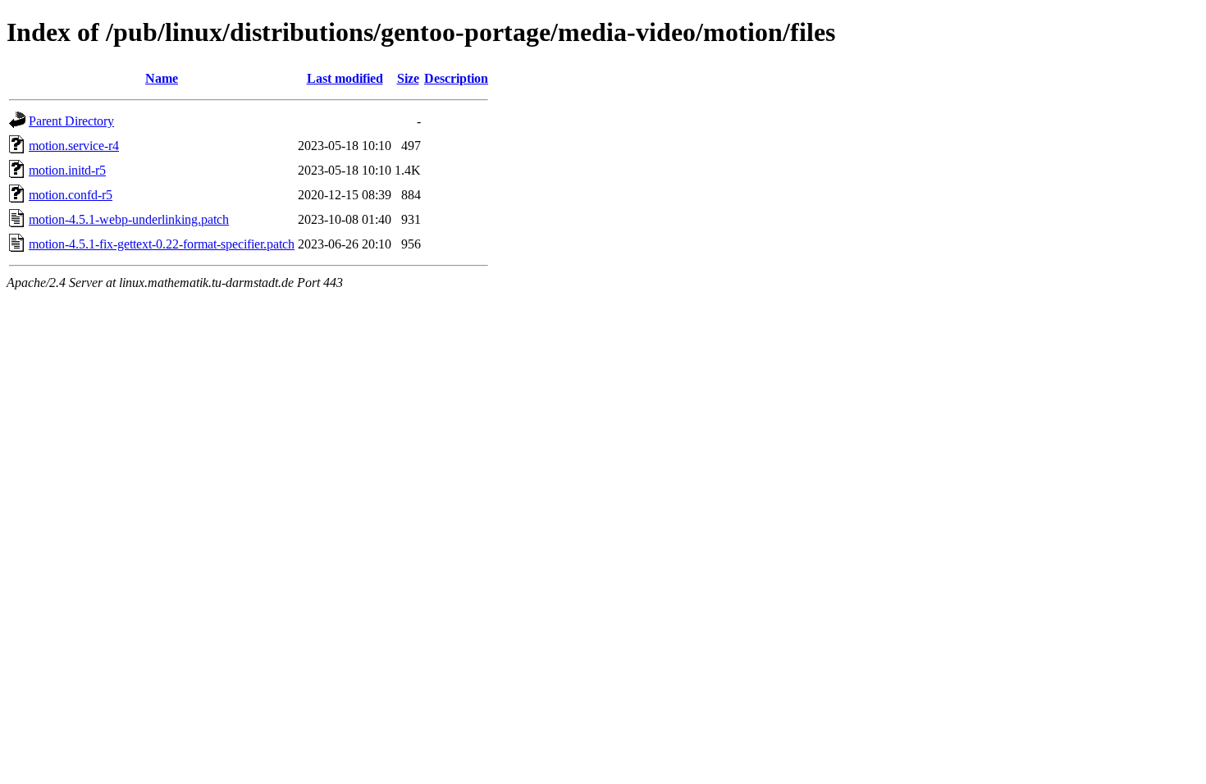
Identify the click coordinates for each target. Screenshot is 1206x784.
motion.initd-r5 (67, 170)
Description (456, 78)
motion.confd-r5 (70, 195)
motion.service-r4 (74, 146)
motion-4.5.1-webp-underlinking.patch (129, 219)
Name (161, 78)
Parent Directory (71, 121)
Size (408, 78)
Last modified (345, 78)
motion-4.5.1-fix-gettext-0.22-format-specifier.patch (162, 244)
